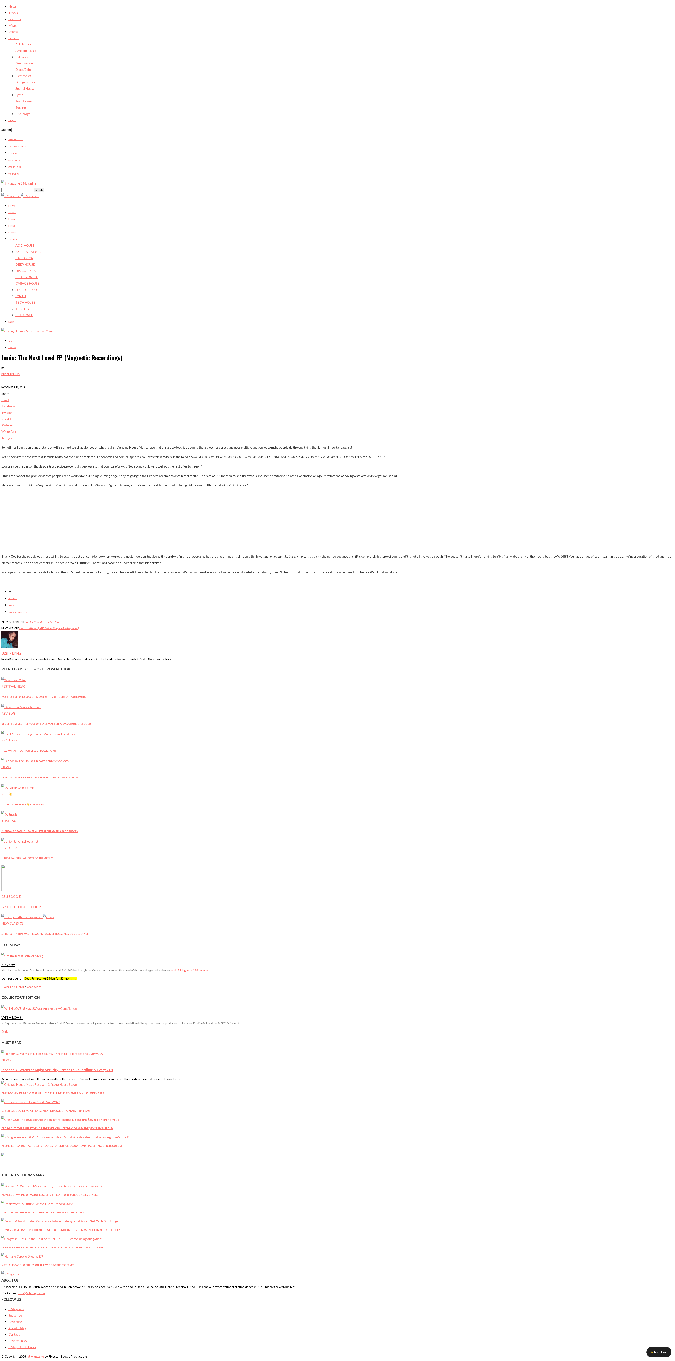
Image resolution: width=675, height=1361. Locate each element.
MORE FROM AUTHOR (51, 669)
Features (14, 19)
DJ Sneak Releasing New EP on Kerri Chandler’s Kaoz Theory (39, 831)
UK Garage (22, 114)
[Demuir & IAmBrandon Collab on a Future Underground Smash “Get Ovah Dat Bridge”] (60, 1221)
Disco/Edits (23, 69)
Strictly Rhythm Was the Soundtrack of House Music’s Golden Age (44, 933)
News (12, 6)
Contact (14, 1334)
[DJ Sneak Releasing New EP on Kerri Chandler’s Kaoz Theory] (9, 814)
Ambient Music (25, 50)
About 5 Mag (14, 160)
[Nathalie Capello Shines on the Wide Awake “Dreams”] (22, 1256)
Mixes (12, 25)
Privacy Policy (17, 1341)
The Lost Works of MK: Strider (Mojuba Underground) (49, 628)
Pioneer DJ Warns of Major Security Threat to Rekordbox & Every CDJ (57, 1070)
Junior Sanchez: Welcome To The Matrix (27, 858)
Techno (20, 107)
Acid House (23, 44)
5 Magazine (16, 1309)
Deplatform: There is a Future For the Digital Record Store (42, 1212)
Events (13, 32)
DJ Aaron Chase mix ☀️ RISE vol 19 (22, 804)
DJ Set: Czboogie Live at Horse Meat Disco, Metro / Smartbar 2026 (45, 1110)
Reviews (12, 347)
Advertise (13, 153)
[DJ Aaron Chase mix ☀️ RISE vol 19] (17, 788)
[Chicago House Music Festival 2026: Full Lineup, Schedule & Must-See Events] (39, 1084)
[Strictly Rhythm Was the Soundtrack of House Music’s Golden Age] (27, 917)
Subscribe (15, 1315)
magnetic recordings (18, 612)
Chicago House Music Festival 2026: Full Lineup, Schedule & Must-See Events (52, 1093)
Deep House (24, 63)
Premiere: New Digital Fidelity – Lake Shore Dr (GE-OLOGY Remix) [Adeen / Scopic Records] (61, 1145)
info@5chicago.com (31, 1293)
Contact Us (13, 174)
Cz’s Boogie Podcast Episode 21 (21, 907)
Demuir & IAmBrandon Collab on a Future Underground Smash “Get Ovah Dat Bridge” (60, 1229)
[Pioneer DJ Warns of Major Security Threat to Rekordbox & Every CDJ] (52, 1054)
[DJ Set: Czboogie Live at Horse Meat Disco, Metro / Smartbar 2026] (30, 1102)
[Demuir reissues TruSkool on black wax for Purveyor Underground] (21, 707)
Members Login (15, 140)
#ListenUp (9, 821)
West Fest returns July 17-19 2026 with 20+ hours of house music (43, 696)
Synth (19, 95)
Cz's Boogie (11, 896)
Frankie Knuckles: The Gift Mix (42, 621)
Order (5, 1031)
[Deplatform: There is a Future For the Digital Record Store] (37, 1204)
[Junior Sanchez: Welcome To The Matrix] (19, 841)
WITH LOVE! (12, 1017)
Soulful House (25, 88)
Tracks (13, 13)
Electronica (23, 76)
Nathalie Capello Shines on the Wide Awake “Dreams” (37, 1265)
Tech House (23, 101)
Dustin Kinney (10, 374)
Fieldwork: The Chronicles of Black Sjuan (28, 750)
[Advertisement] (337, 526)
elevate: (8, 964)
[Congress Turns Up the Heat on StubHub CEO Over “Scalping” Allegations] (52, 1239)
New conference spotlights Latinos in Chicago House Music (40, 777)
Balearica (21, 57)
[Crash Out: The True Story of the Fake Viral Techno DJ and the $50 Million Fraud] (60, 1120)
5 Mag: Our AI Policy (22, 1347)
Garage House (25, 82)
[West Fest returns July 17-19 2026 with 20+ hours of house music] (13, 680)
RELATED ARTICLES (17, 669)
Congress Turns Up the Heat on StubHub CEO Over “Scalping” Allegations (52, 1247)
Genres (13, 38)
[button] (658, 1352)
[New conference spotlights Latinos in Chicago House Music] (35, 761)
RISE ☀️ (6, 794)
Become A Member (17, 146)
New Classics (12, 923)
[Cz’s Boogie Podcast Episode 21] (20, 890)
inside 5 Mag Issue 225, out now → (191, 970)
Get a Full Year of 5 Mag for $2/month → (50, 978)
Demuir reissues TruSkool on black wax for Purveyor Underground (46, 723)
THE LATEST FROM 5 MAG (22, 1175)
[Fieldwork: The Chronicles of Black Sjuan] (38, 734)
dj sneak (12, 598)
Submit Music (14, 167)
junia (11, 605)
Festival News (13, 686)
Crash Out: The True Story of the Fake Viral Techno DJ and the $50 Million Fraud (57, 1128)
